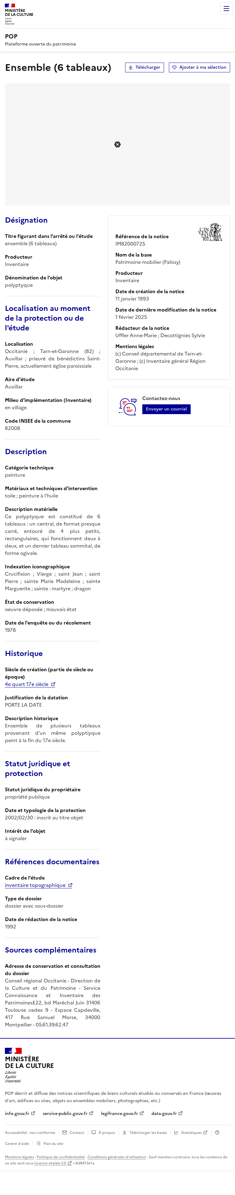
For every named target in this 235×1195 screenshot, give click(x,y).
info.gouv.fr (17, 1113)
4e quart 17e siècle (26, 684)
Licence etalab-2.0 (50, 1163)
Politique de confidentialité (61, 1157)
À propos (107, 1132)
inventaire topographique (35, 885)
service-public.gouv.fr (65, 1113)
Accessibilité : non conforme (30, 1132)
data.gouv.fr (164, 1113)
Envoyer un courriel (166, 409)
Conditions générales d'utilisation (117, 1157)
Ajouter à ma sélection (202, 67)
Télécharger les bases (148, 1132)
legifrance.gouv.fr (119, 1113)
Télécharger (148, 67)
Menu (226, 8)
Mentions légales (19, 1157)
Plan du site (53, 1143)
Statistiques (191, 1132)
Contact (76, 1132)
